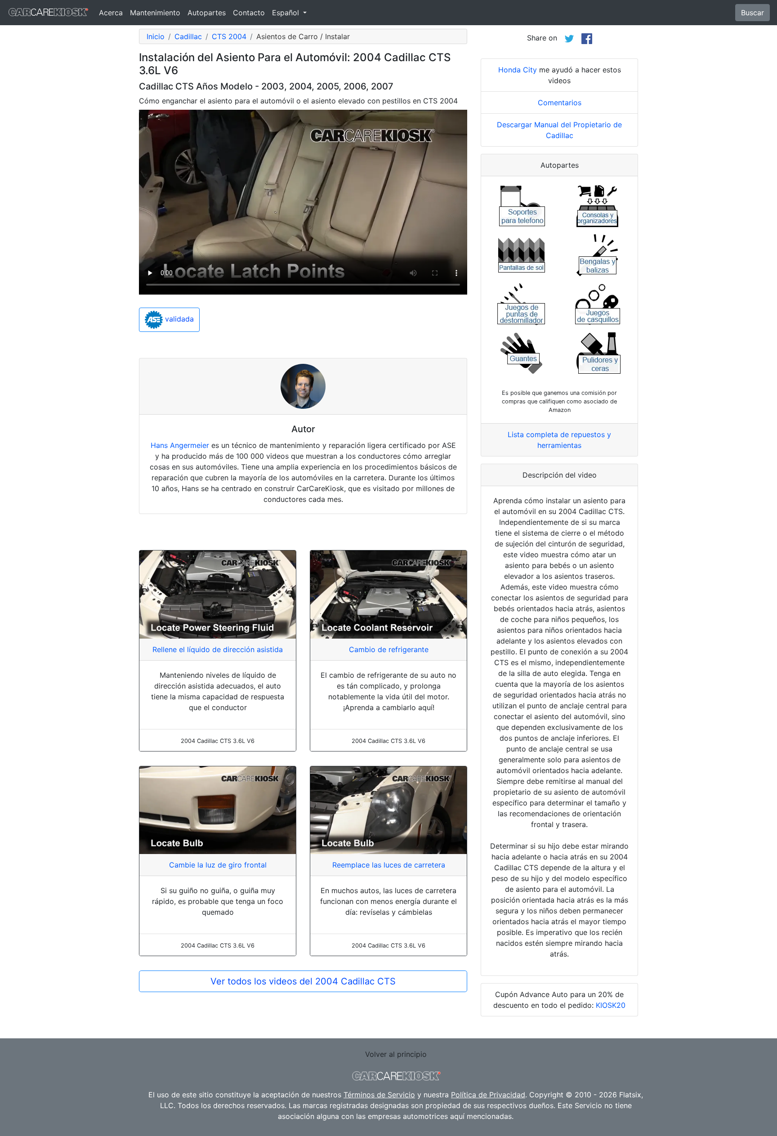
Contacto (249, 12)
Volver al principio (396, 1054)
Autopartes (207, 12)
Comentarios (559, 102)
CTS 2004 (229, 36)
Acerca (111, 12)
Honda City (517, 69)
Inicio (156, 36)
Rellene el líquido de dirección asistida (217, 649)
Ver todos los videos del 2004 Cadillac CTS (303, 981)
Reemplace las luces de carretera (388, 864)
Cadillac (188, 36)
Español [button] (286, 12)
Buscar (752, 12)
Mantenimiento (155, 12)
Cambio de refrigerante (389, 649)
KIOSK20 (610, 1005)
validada (178, 319)
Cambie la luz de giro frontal (218, 864)
